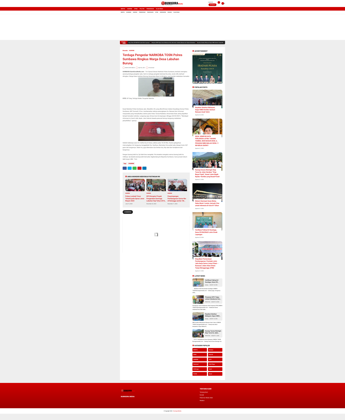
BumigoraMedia (177, 411)
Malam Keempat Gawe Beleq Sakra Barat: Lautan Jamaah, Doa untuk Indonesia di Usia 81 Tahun (207, 203)
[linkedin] (144, 168)
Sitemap (212, 4)
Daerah (211, 354)
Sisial (210, 374)
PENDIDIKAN (150, 9)
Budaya (170, 12)
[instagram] (125, 3)
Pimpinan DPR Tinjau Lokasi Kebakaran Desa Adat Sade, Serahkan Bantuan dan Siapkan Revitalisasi (153, 42)
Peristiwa (207, 301)
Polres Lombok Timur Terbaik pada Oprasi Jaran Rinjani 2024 (134, 198)
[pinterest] (139, 168)
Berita (123, 12)
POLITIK (142, 9)
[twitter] (122, 3)
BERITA (123, 9)
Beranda (125, 50)
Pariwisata (150, 12)
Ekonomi (128, 12)
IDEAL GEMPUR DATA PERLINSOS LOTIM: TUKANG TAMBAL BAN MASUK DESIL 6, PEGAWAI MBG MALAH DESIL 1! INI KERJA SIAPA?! (206, 140)
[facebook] (120, 3)
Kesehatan (163, 12)
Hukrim (135, 12)
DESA (194, 354)
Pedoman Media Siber (206, 398)
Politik (195, 374)
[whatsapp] (135, 168)
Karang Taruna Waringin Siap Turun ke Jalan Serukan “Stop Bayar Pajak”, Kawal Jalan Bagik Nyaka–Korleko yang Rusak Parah (207, 173)
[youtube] (127, 3)
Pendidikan (142, 12)
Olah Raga (176, 12)
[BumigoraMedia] (172, 6)
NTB (210, 359)
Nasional (195, 364)
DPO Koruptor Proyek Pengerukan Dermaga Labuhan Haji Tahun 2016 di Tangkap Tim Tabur (155, 198)
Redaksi (202, 400)
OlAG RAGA (159, 9)
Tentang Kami (204, 392)
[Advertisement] (172, 27)
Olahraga (196, 369)
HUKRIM (129, 9)
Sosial (206, 285)
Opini (156, 12)
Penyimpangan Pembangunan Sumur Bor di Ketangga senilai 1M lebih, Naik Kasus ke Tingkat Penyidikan (177, 198)
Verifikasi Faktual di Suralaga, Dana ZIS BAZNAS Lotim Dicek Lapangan (206, 232)
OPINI (135, 9)
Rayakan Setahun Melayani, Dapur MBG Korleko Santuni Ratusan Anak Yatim (193, 42)
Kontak (202, 395)
